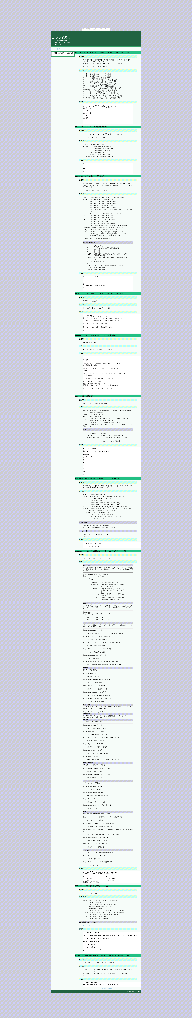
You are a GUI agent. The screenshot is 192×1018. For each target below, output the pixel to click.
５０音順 (57, 49)
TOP (52, 49)
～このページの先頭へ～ (108, 989)
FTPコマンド (86, 925)
